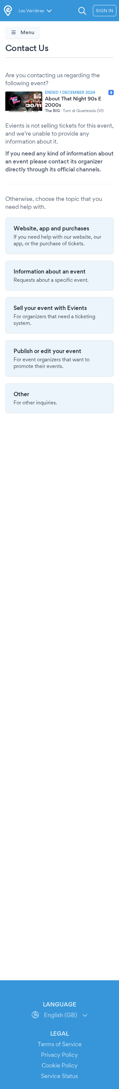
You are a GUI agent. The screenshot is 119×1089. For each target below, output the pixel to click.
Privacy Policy (59, 1054)
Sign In (104, 10)
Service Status (59, 1075)
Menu (26, 32)
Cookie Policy (60, 1065)
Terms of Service (60, 1044)
